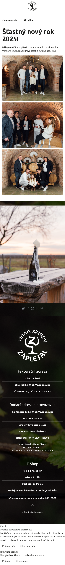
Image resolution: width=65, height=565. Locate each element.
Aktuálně (28, 20)
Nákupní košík (32, 477)
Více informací (55, 546)
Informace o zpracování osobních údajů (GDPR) (32, 498)
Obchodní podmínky (32, 483)
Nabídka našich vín (32, 470)
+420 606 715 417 (32, 418)
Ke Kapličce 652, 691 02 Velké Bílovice (32, 411)
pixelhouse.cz (36, 511)
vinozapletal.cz (10, 20)
